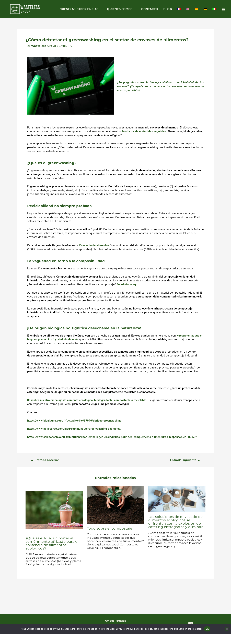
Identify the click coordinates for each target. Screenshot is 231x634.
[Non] (226, 629)
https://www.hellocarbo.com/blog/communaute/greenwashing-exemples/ (74, 428)
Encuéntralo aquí (127, 284)
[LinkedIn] (223, 9)
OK (207, 628)
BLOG (167, 9)
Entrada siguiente (185, 460)
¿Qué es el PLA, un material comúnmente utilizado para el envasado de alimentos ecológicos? (52, 543)
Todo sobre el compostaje (109, 528)
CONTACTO (149, 9)
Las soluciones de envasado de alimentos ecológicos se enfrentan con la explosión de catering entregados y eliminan (176, 522)
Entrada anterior (45, 460)
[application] (100, 9)
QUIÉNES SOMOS (119, 9)
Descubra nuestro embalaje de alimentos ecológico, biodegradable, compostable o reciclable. (87, 400)
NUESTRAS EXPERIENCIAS (79, 9)
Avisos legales (115, 620)
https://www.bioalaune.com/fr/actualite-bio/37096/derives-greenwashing (74, 420)
